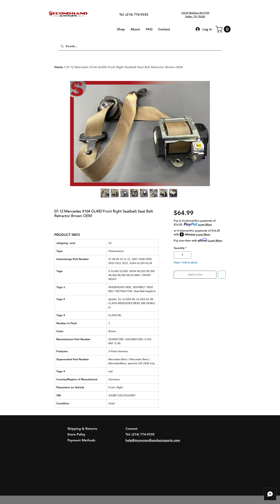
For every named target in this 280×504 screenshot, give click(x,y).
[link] (224, 29)
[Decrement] (176, 255)
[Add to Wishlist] (222, 275)
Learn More (205, 224)
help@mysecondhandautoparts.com (153, 440)
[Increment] (188, 255)
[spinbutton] (182, 255)
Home (58, 67)
